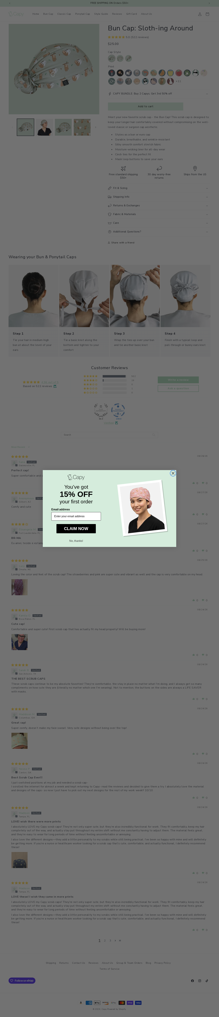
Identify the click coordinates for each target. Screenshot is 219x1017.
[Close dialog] (173, 473)
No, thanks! (76, 540)
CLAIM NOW (76, 528)
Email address (60, 509)
